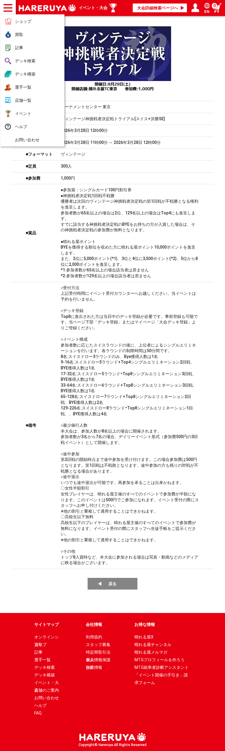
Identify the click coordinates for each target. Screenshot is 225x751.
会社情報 (94, 624)
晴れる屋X (144, 637)
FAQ (38, 713)
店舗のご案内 (46, 690)
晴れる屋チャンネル (152, 644)
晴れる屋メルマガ (150, 652)
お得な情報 (144, 624)
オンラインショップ (46, 638)
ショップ (23, 21)
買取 (19, 34)
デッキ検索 (25, 60)
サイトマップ (46, 624)
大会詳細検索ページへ (157, 8)
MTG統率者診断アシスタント (161, 667)
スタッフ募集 (98, 644)
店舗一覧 (23, 100)
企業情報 (94, 667)
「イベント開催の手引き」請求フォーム (161, 676)
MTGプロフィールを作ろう (159, 659)
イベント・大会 (93, 7)
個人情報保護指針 (98, 660)
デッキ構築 (25, 74)
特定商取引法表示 (98, 653)
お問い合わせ (27, 139)
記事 (19, 47)
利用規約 (94, 637)
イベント (23, 113)
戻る (112, 583)
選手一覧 (23, 87)
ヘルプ (21, 126)
